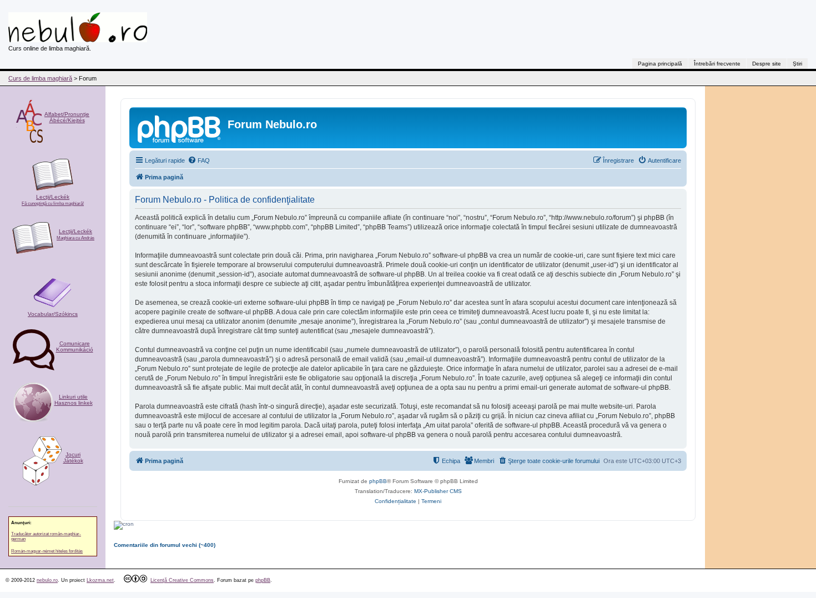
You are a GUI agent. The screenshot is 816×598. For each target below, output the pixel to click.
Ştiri (797, 64)
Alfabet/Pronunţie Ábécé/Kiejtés (66, 117)
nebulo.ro (47, 580)
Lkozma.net (100, 580)
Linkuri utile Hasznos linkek (73, 400)
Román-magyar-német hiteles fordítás (47, 551)
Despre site (766, 64)
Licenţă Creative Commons (182, 580)
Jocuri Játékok (73, 457)
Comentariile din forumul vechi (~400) (164, 545)
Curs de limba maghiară (40, 78)
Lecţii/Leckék (53, 200)
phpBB (378, 481)
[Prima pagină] (180, 127)
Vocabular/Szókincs (53, 314)
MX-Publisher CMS (438, 491)
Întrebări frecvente (717, 64)
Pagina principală (660, 64)
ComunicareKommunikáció (74, 346)
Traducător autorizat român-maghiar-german (46, 536)
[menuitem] (199, 160)
